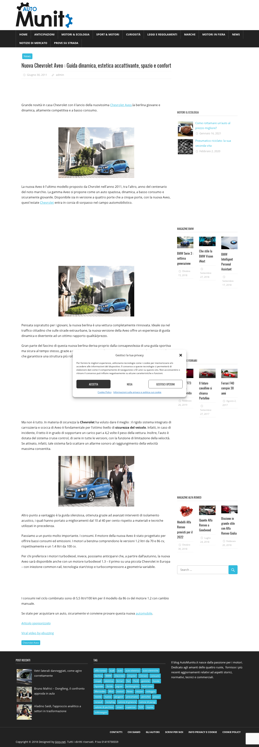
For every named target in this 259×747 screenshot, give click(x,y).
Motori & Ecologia (75, 34)
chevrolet (119, 675)
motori (120, 691)
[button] (181, 355)
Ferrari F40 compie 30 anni (227, 388)
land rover (147, 686)
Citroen (143, 675)
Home (23, 34)
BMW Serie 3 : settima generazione (185, 258)
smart (120, 707)
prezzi (156, 696)
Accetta (93, 384)
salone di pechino (104, 707)
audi (112, 670)
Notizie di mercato (33, 43)
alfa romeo (100, 670)
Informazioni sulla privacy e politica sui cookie (137, 392)
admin (60, 75)
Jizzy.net (60, 742)
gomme (145, 681)
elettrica (109, 681)
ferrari (120, 681)
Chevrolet (47, 202)
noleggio (150, 691)
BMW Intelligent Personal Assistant (227, 262)
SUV (141, 707)
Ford (135, 681)
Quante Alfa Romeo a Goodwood (205, 525)
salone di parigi (147, 702)
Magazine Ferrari (187, 360)
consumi (155, 675)
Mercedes (100, 691)
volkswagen (101, 712)
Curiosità (133, 34)
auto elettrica (133, 670)
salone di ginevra (127, 702)
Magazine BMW (185, 228)
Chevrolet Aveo (121, 105)
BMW (108, 675)
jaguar (119, 686)
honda (156, 681)
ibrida (110, 686)
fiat (128, 681)
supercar (131, 707)
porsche (145, 696)
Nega (129, 384)
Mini (111, 691)
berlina (98, 675)
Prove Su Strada (66, 43)
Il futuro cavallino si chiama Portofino (205, 390)
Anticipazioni (44, 34)
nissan (139, 691)
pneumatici (132, 696)
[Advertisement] (90, 89)
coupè (98, 681)
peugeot (118, 696)
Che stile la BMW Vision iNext (206, 256)
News (236, 34)
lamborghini (132, 686)
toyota (150, 707)
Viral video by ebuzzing (37, 633)
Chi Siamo (134, 732)
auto (120, 670)
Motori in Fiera (213, 34)
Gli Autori (153, 732)
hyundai (99, 686)
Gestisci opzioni (165, 384)
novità (98, 696)
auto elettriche (150, 670)
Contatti (116, 732)
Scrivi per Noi (174, 732)
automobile (144, 613)
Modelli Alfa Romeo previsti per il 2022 (185, 529)
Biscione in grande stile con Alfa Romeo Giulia (229, 526)
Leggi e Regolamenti (162, 34)
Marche (189, 34)
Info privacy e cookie (202, 732)
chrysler (132, 675)
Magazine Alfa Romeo (189, 497)
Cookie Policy (104, 392)
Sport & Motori (107, 34)
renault (98, 702)
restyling (110, 702)
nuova (108, 696)
